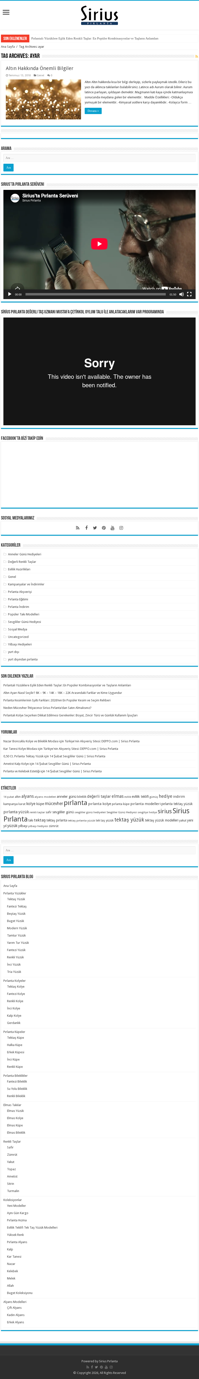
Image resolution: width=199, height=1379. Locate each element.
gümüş (153, 796)
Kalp (10, 1249)
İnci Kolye (13, 1008)
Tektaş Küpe (15, 1037)
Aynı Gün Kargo (17, 1213)
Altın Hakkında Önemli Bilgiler (39, 68)
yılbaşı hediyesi (38, 826)
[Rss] (78, 528)
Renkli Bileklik (16, 1096)
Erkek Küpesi (15, 1052)
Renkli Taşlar (12, 1141)
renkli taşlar (37, 812)
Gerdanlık (13, 1023)
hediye (165, 796)
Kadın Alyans (16, 1315)
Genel (40, 75)
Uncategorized (18, 637)
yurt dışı (13, 652)
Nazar (11, 1264)
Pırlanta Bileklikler (15, 1075)
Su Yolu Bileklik (17, 1089)
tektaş (40, 820)
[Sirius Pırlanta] (99, 14)
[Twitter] (95, 528)
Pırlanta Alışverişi (20, 592)
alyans (27, 796)
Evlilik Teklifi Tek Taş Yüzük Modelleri (32, 1227)
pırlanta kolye (99, 804)
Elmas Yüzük (15, 1111)
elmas (118, 796)
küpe (40, 804)
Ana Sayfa (8, 46)
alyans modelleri (45, 796)
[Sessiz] (181, 294)
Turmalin (13, 1191)
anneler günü (66, 796)
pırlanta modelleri (145, 804)
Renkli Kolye (15, 1001)
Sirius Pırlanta (108, 1361)
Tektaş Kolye (16, 986)
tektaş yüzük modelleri (161, 820)
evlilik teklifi (140, 796)
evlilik (127, 796)
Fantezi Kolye (16, 994)
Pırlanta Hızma (17, 1220)
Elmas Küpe (15, 1125)
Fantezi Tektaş (17, 906)
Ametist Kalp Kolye (16, 764)
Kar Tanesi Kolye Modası (20, 749)
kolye (30, 803)
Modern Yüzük (17, 928)
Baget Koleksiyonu (20, 1293)
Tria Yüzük (14, 972)
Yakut (10, 1162)
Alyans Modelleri (14, 1302)
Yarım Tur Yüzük (18, 943)
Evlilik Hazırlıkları (19, 569)
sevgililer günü (63, 812)
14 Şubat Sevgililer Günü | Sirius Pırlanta (77, 756)
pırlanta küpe (121, 804)
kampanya (10, 804)
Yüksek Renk (15, 1235)
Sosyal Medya (17, 629)
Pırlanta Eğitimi (18, 599)
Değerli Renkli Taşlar (22, 562)
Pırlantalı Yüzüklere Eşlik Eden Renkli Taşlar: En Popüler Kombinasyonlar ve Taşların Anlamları (94, 38)
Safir (10, 1147)
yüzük (12, 825)
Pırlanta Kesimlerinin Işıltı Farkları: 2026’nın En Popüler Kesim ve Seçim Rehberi (57, 700)
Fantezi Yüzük (16, 950)
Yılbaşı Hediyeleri (20, 644)
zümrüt (53, 826)
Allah (10, 1285)
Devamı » (93, 111)
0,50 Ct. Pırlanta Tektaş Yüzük (23, 756)
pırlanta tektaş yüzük (177, 804)
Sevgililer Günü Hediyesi (24, 622)
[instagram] (121, 528)
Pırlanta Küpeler (14, 1032)
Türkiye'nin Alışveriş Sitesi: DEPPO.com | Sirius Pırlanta (102, 741)
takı (30, 820)
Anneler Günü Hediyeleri (24, 554)
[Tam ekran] (189, 294)
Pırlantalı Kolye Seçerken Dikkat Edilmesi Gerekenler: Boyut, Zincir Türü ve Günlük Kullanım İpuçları (70, 715)
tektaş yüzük (129, 820)
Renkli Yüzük (15, 957)
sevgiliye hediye (147, 812)
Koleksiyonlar (12, 1200)
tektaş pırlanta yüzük (81, 820)
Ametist (12, 1176)
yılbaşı (22, 826)
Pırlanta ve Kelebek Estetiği (21, 771)
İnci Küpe (13, 1059)
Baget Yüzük (15, 921)
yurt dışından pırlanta (23, 659)
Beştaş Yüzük (16, 913)
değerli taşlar (99, 796)
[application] (99, 244)
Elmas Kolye (15, 1118)
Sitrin (10, 1183)
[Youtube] (112, 528)
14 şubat (8, 796)
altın (18, 796)
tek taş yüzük (105, 820)
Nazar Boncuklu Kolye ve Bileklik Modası (30, 741)
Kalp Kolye (14, 1015)
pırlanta (75, 803)
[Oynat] (9, 294)
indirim (179, 796)
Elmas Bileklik (16, 1132)
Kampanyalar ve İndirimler (26, 584)
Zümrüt (12, 1154)
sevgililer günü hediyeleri (90, 812)
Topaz (11, 1169)
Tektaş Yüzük (16, 899)
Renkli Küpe (15, 1067)
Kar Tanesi (14, 1256)
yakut (182, 820)
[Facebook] (86, 528)
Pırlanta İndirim (18, 607)
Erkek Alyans (15, 1322)
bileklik (81, 796)
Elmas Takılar (12, 1105)
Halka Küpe (14, 1045)
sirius (165, 811)
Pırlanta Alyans (17, 1242)
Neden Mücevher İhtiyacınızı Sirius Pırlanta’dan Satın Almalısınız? (47, 708)
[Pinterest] (104, 528)
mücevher (54, 803)
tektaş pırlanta (57, 820)
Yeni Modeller (16, 1206)
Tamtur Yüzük (16, 935)
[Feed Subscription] (196, 56)
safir (49, 812)
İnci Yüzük (14, 964)
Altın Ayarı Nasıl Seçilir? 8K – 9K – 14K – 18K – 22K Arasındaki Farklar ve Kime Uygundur (62, 693)
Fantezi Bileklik (17, 1081)
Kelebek (12, 1271)
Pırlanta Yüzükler (14, 893)
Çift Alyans (14, 1307)
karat (21, 804)
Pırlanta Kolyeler (14, 981)
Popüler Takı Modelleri (23, 614)
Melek (11, 1278)
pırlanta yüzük (16, 812)
